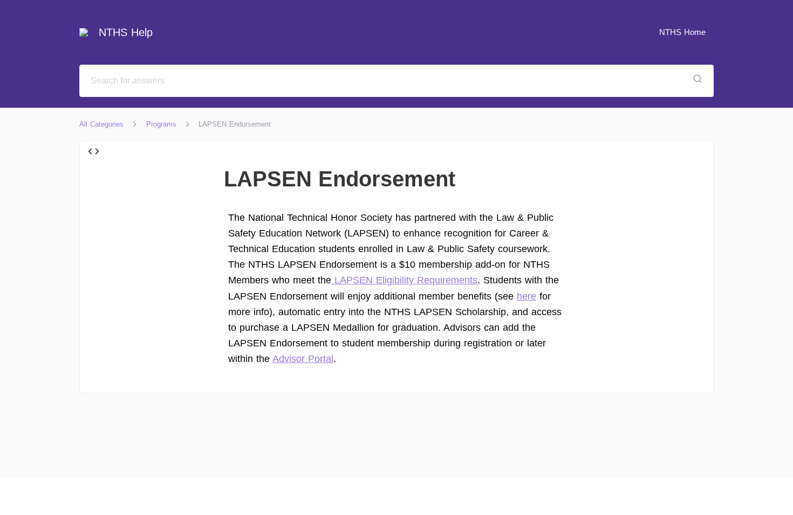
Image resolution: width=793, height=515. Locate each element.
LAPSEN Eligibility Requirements (404, 280)
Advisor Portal (302, 358)
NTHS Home (682, 32)
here (526, 296)
